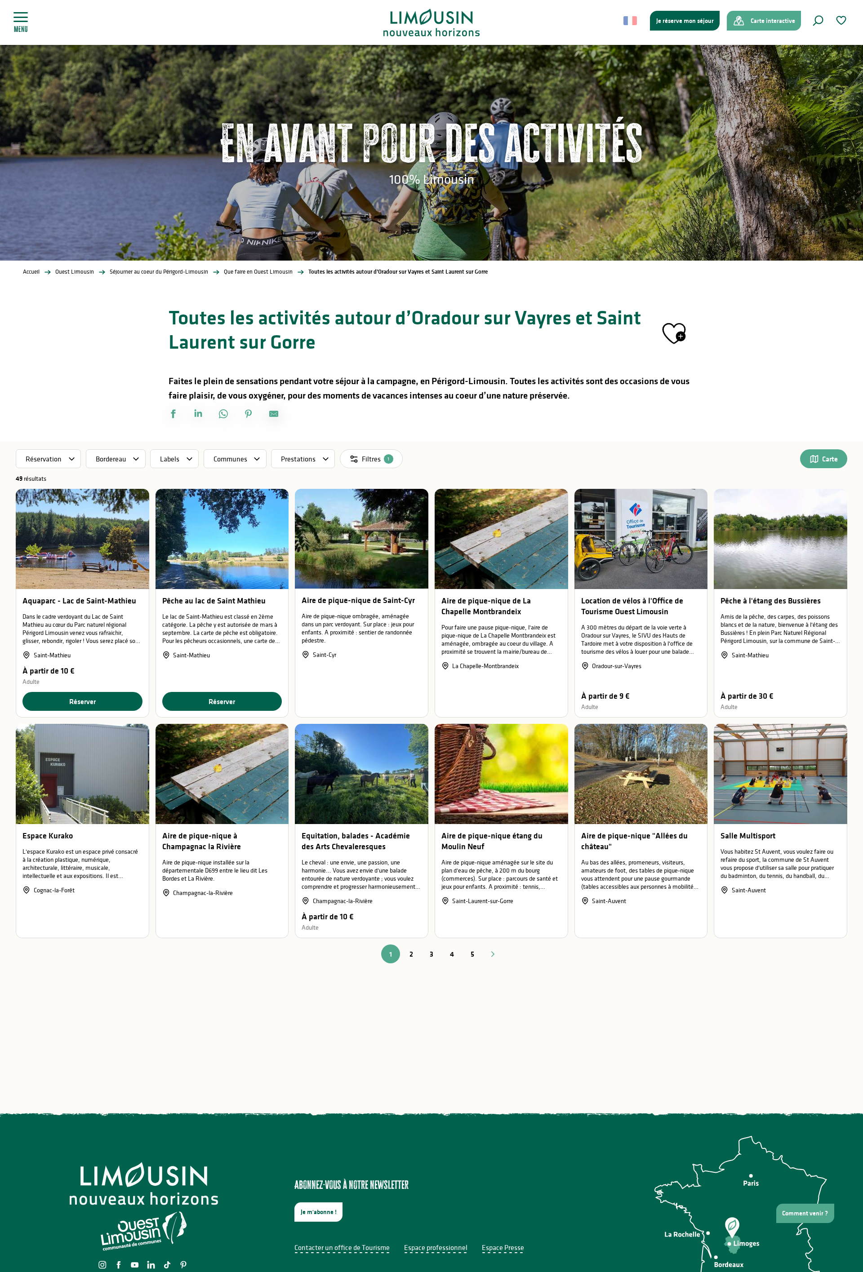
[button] (818, 21)
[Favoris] (842, 20)
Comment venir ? (805, 1213)
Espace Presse (503, 1247)
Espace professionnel (435, 1247)
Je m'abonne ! (319, 1211)
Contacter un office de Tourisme (342, 1247)
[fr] (631, 21)
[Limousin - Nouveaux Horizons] (431, 22)
